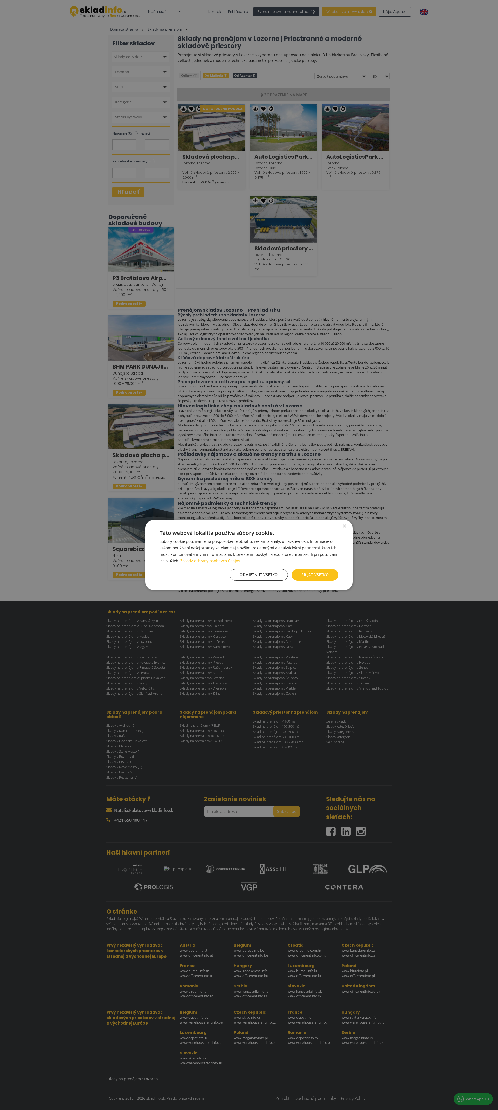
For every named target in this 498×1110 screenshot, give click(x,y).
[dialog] (249, 555)
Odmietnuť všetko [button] (259, 574)
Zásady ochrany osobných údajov (210, 560)
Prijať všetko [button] (315, 574)
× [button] (344, 526)
